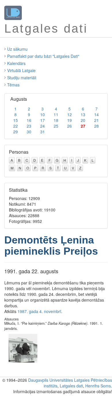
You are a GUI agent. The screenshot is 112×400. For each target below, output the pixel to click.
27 (83, 126)
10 (42, 114)
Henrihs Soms (98, 386)
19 (69, 120)
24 (42, 126)
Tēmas (13, 85)
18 (56, 120)
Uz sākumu (17, 49)
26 (69, 126)
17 (42, 120)
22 (15, 126)
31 (42, 131)
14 (96, 114)
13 (83, 114)
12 (69, 114)
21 (96, 120)
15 (15, 120)
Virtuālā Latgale (21, 70)
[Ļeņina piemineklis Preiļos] (23, 348)
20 (83, 120)
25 (56, 126)
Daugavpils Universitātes (50, 380)
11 (56, 114)
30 (29, 131)
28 (96, 126)
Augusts (18, 99)
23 (29, 126)
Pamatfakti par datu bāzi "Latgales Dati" (43, 56)
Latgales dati (71, 386)
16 (29, 120)
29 (15, 131)
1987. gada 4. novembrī (39, 311)
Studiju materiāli (21, 77)
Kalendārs (16, 63)
